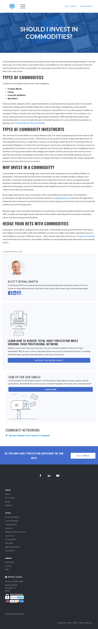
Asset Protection (12, 517)
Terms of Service (85, 623)
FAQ (7, 569)
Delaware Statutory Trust (15, 532)
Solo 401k (9, 543)
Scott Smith (10, 498)
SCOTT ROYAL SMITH (23, 281)
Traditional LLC (11, 524)
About (7, 494)
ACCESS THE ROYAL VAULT (49, 360)
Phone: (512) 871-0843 (14, 581)
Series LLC (9, 528)
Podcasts (9, 505)
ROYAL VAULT (86, 6)
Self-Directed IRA (12, 547)
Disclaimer (62, 623)
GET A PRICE (70, 6)
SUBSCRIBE (51, 389)
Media (7, 502)
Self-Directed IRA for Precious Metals (27, 123)
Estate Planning (11, 521)
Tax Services (10, 550)
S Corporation (10, 539)
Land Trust (9, 536)
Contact (8, 566)
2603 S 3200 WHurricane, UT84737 (11, 588)
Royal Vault (9, 562)
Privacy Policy (72, 623)
